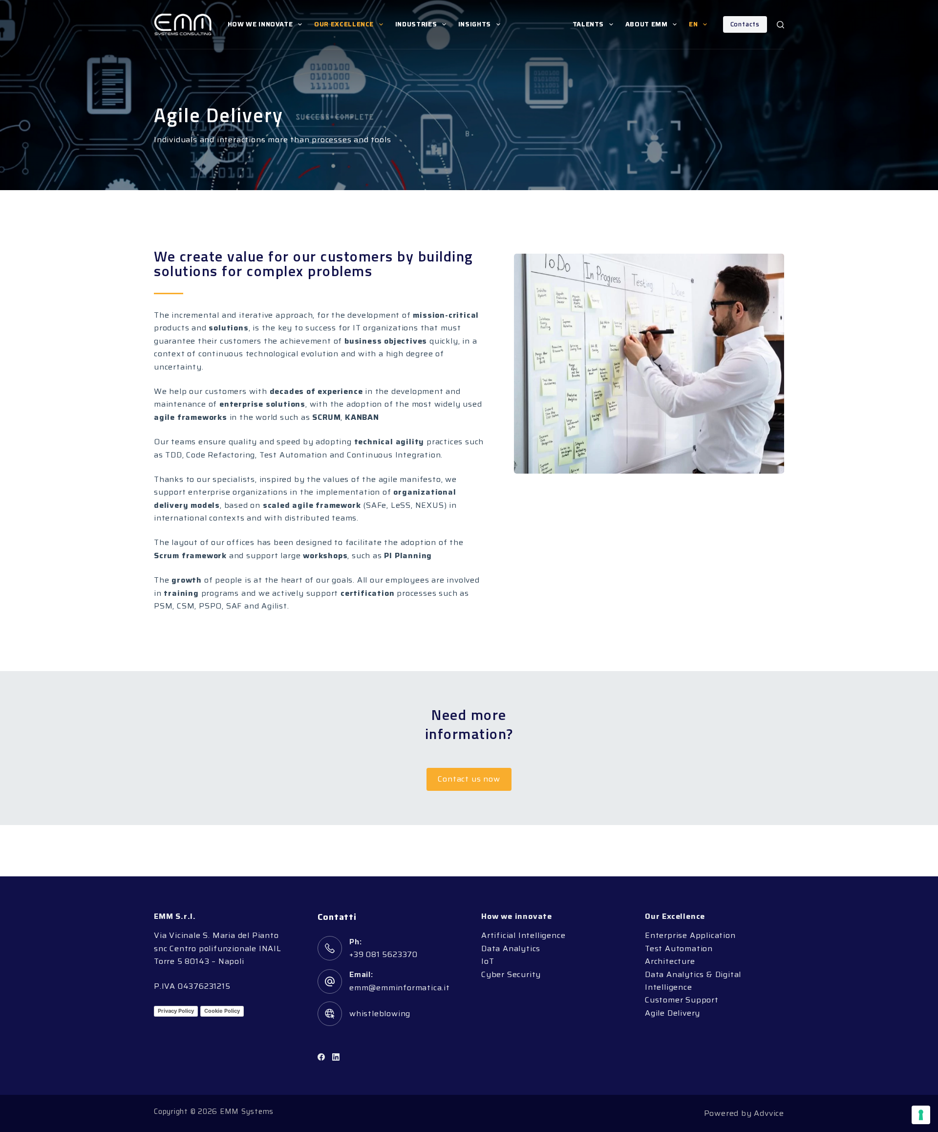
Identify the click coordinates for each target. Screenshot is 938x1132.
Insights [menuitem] (474, 24)
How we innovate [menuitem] (260, 24)
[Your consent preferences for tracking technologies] (921, 1115)
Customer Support (682, 1000)
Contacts (745, 24)
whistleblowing (379, 1013)
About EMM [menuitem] (646, 24)
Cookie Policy (222, 1010)
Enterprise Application (690, 935)
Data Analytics (510, 948)
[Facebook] (321, 1057)
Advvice (769, 1113)
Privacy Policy (176, 1010)
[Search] (780, 24)
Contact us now (469, 779)
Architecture (670, 961)
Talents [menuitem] (588, 24)
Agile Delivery (672, 1013)
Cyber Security (511, 974)
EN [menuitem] (693, 24)
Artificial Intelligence (523, 935)
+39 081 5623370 (383, 954)
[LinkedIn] (336, 1057)
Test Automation (679, 948)
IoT (487, 961)
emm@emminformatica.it (399, 987)
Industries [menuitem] (416, 24)
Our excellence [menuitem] (344, 24)
